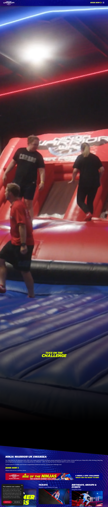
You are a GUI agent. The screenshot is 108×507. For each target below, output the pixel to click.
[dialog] (12, 495)
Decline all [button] (17, 502)
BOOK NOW (95, 2)
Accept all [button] (7, 502)
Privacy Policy (6, 499)
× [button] (21, 485)
